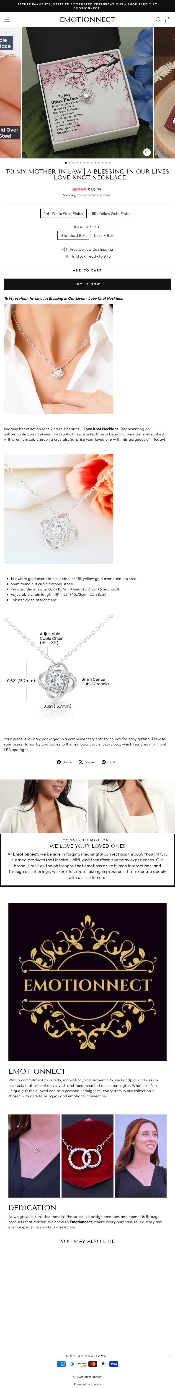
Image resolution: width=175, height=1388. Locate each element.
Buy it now (88, 284)
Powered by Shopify (87, 1384)
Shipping (69, 195)
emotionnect (87, 20)
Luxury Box (103, 235)
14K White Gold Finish (63, 213)
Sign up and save (86, 1355)
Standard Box (73, 235)
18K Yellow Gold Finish (111, 213)
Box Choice (87, 227)
